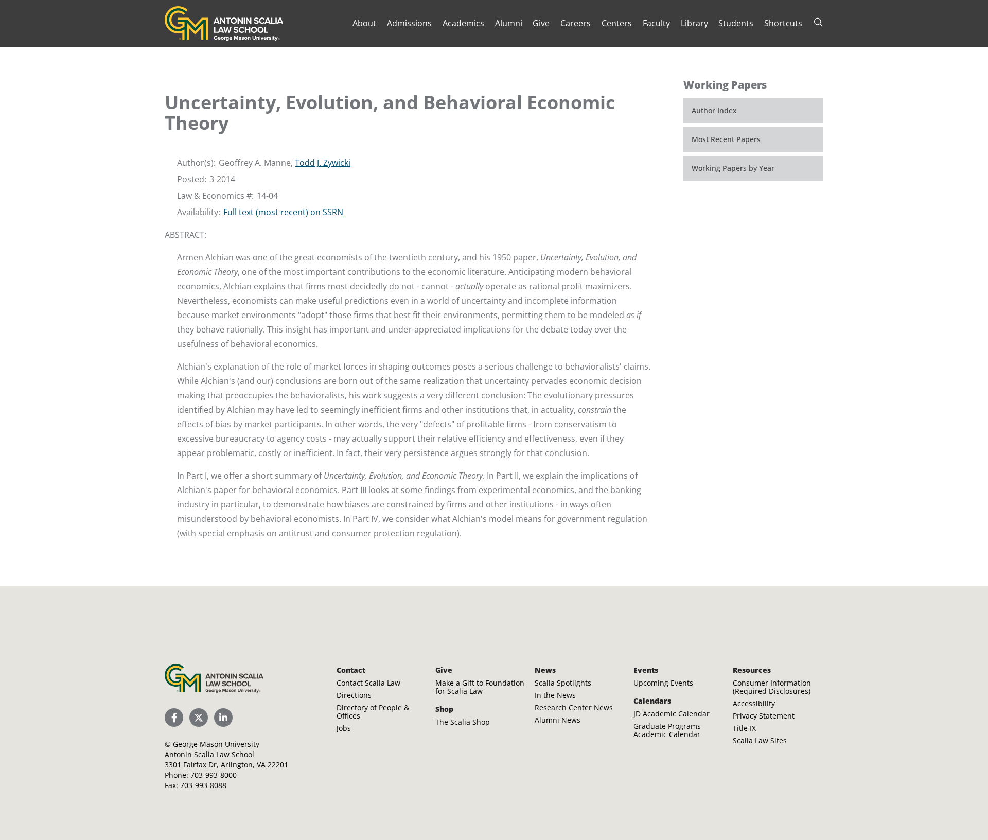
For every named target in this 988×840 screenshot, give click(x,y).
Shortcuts (783, 23)
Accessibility (754, 703)
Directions (354, 695)
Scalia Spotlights (563, 683)
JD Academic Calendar (671, 714)
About (364, 23)
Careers (575, 23)
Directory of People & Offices (373, 712)
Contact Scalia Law (368, 683)
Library (694, 23)
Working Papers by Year (733, 168)
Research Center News (574, 707)
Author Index (714, 110)
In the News (555, 695)
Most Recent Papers (726, 139)
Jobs (344, 728)
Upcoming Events (663, 683)
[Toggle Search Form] (818, 22)
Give (541, 23)
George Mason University (216, 744)
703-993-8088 (203, 785)
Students (735, 23)
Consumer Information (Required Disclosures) (772, 687)
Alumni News (557, 720)
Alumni (508, 23)
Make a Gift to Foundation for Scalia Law (479, 687)
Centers (617, 23)
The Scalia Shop (462, 722)
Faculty (656, 23)
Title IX (744, 728)
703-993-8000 (213, 775)
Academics (463, 23)
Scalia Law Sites (760, 740)
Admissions (409, 23)
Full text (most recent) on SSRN (283, 212)
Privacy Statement (764, 716)
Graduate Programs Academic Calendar (667, 730)
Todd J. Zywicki (322, 162)
